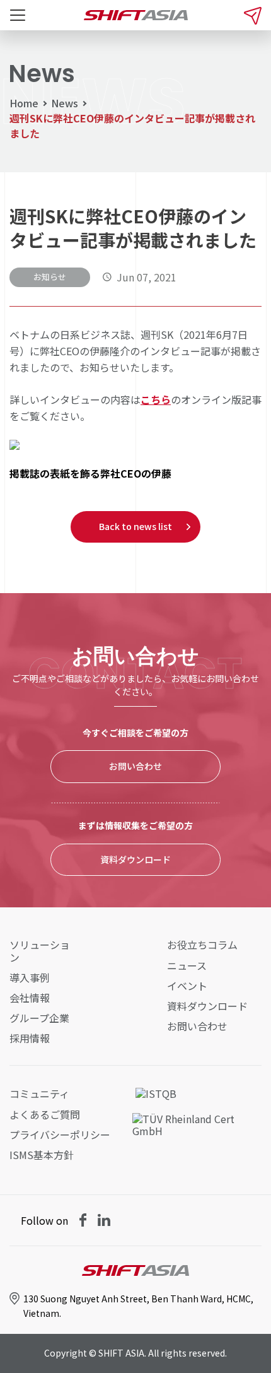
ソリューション (39, 951)
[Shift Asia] (136, 15)
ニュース (187, 966)
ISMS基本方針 (41, 1155)
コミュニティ (39, 1094)
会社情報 (29, 998)
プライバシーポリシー (59, 1135)
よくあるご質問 (44, 1115)
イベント (187, 986)
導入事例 (29, 978)
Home (23, 102)
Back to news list (135, 526)
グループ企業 (39, 1018)
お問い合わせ (135, 766)
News (64, 102)
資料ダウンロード (135, 859)
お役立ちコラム (202, 945)
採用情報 (29, 1038)
